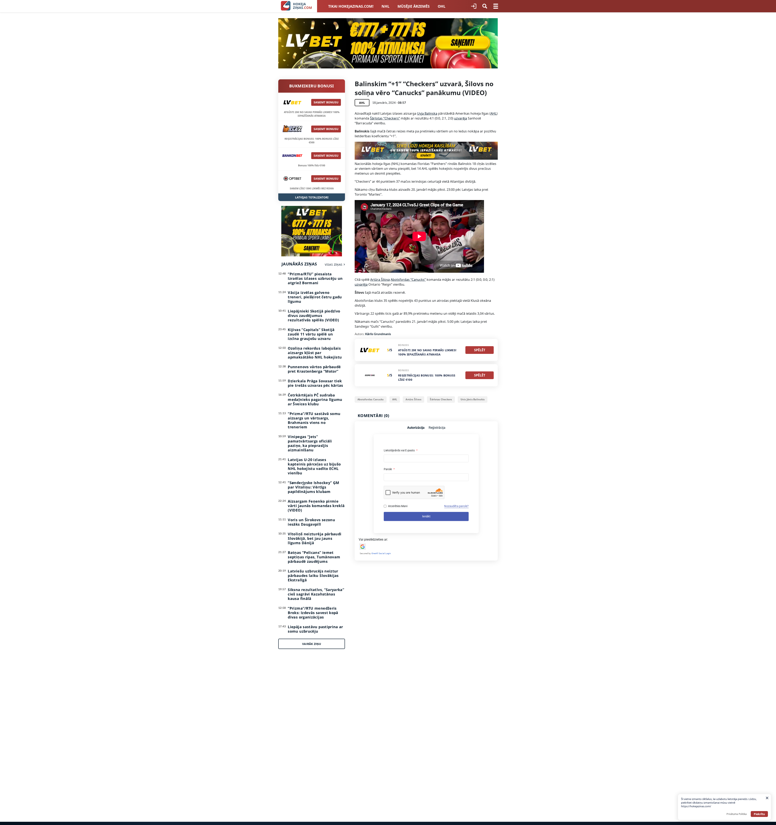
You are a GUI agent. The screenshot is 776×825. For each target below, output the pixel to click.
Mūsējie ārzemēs (413, 6)
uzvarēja (460, 118)
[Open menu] (495, 6)
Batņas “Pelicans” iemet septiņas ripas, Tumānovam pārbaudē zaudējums (314, 557)
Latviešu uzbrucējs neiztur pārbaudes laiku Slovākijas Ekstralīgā (313, 575)
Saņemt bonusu (326, 102)
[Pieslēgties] (473, 6)
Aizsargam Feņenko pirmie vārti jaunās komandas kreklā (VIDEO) (316, 505)
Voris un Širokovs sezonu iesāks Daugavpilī (311, 522)
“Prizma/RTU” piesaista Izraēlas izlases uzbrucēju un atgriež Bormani (315, 278)
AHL (493, 113)
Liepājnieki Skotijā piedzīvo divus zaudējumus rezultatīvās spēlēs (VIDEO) (314, 315)
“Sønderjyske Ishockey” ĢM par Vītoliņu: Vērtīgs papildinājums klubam (313, 487)
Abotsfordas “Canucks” (408, 279)
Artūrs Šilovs (413, 399)
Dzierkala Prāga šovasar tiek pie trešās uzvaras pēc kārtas (315, 383)
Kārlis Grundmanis (378, 334)
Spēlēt (479, 350)
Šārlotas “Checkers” (385, 118)
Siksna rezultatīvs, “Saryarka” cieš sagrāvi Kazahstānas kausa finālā (316, 594)
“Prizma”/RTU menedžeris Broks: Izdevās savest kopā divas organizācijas (313, 612)
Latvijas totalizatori (311, 197)
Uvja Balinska (427, 113)
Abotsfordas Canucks (370, 399)
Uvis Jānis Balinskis (473, 399)
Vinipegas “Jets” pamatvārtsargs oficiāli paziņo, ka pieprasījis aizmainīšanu (310, 443)
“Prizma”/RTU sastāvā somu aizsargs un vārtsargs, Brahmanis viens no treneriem (314, 420)
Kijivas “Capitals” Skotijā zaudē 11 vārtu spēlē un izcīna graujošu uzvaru (311, 334)
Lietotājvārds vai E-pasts (401, 450)
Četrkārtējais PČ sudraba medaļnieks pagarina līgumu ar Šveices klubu (315, 399)
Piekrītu (759, 814)
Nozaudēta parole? (456, 506)
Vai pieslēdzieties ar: (373, 539)
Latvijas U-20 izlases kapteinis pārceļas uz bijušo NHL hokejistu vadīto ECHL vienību (314, 466)
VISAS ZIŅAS (333, 264)
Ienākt (426, 516)
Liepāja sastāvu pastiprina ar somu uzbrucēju (315, 629)
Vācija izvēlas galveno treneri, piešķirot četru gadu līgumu (315, 297)
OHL (441, 6)
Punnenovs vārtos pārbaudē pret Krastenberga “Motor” (314, 369)
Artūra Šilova (380, 279)
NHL (385, 6)
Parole (389, 469)
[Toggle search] (484, 6)
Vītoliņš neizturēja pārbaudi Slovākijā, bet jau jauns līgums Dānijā (314, 538)
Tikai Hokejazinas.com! (350, 6)
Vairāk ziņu (311, 644)
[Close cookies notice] (767, 798)
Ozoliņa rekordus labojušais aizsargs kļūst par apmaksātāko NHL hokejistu (315, 352)
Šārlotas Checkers (441, 399)
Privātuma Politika (736, 814)
